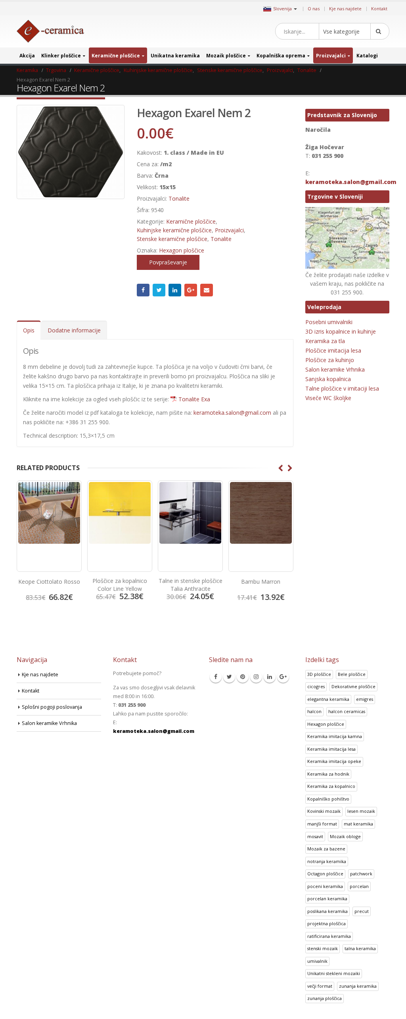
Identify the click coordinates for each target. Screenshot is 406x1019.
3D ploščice (319, 674)
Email (206, 290)
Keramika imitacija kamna (334, 736)
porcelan (359, 886)
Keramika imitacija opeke (334, 761)
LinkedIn (175, 290)
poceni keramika (325, 886)
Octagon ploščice (325, 874)
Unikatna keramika (175, 55)
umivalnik (317, 961)
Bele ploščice (352, 674)
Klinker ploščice (61, 55)
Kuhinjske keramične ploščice (174, 230)
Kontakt (379, 8)
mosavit (315, 836)
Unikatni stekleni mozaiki (333, 973)
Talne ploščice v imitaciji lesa (342, 388)
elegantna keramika (328, 699)
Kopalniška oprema (281, 55)
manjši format (322, 824)
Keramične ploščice (116, 55)
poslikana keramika (327, 911)
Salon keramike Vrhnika (335, 369)
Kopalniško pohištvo (328, 799)
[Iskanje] (380, 31)
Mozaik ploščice (226, 55)
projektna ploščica (326, 923)
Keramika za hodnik (328, 774)
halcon (314, 711)
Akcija (27, 55)
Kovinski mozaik (324, 811)
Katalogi (367, 55)
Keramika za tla (325, 341)
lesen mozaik (361, 811)
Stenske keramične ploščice (172, 239)
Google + (190, 290)
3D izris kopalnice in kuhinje (340, 331)
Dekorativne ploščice (353, 686)
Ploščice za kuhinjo (329, 360)
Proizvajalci (331, 55)
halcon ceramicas (346, 711)
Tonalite (179, 198)
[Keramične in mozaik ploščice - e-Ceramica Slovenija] (50, 31)
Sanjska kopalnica (328, 379)
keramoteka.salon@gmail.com (232, 412)
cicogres (316, 686)
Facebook (143, 290)
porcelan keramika (327, 898)
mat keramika (358, 824)
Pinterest (243, 677)
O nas (314, 8)
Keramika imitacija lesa (331, 749)
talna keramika (360, 948)
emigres (364, 699)
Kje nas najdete (345, 8)
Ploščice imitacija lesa (333, 350)
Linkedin (270, 677)
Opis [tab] (28, 330)
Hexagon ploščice (181, 250)
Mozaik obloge (345, 836)
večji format (319, 986)
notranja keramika (326, 861)
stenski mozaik (322, 948)
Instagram (256, 677)
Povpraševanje (168, 262)
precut (361, 911)
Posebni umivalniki (328, 322)
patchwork (361, 874)
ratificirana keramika (329, 936)
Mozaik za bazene (326, 849)
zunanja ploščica (324, 998)
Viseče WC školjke (328, 398)
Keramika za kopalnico (331, 786)
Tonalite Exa (194, 399)
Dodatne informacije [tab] (74, 330)
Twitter (159, 290)
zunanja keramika (358, 986)
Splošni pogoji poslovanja (52, 707)
